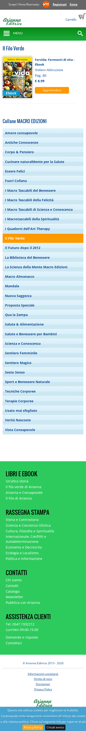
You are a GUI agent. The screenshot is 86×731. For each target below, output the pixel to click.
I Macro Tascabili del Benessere (30, 190)
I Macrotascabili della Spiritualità (32, 219)
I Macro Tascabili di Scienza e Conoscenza (39, 209)
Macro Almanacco (19, 276)
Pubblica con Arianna (23, 602)
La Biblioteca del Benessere (27, 257)
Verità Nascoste (18, 420)
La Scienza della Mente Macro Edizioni (36, 267)
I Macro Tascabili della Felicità (29, 200)
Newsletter (14, 597)
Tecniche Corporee (20, 391)
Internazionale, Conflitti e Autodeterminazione (26, 539)
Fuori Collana (16, 180)
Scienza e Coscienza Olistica (28, 525)
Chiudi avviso (55, 727)
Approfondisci (52, 90)
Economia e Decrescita (24, 547)
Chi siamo (14, 580)
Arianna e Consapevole (24, 492)
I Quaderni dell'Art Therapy (27, 228)
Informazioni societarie (43, 674)
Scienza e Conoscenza (23, 343)
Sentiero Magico (18, 363)
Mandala (12, 286)
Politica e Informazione (24, 558)
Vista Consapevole (20, 430)
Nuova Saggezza (18, 295)
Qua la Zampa (16, 315)
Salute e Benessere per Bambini (31, 334)
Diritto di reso (43, 679)
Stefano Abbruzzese (49, 70)
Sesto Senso (15, 372)
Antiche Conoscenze (21, 142)
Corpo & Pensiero (19, 152)
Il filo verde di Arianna (23, 487)
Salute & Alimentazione (24, 324)
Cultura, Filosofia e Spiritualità (30, 531)
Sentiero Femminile (21, 353)
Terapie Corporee (19, 401)
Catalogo (13, 591)
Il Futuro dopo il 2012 (22, 247)
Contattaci (14, 643)
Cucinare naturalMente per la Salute (34, 161)
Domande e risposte (22, 637)
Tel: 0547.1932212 (20, 624)
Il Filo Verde (15, 238)
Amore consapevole (21, 133)
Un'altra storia (17, 481)
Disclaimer (43, 684)
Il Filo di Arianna (19, 498)
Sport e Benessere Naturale (27, 382)
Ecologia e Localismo (22, 553)
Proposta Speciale (19, 305)
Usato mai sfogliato (21, 410)
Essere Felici (15, 171)
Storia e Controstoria (22, 519)
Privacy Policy (33, 727)
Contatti (12, 585)
